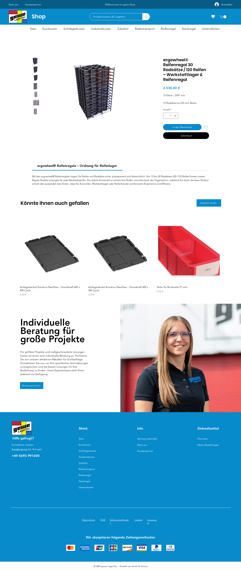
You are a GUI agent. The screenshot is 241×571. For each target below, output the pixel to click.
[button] (223, 16)
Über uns (142, 444)
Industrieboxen (87, 456)
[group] (120, 257)
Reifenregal (85, 475)
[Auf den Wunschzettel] (206, 127)
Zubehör (83, 463)
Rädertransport (87, 469)
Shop (39, 16)
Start (81, 438)
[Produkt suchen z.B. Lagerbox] (146, 16)
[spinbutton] (171, 116)
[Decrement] (166, 116)
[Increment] (176, 116)
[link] (77, 166)
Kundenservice (19, 449)
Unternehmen (86, 487)
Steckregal (84, 481)
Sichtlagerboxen (87, 450)
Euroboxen (84, 444)
